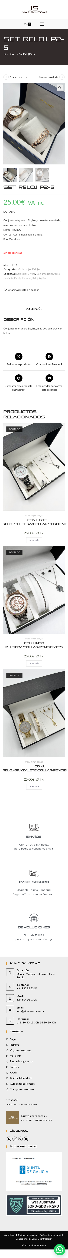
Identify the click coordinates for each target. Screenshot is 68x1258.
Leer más (34, 540)
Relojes (36, 269)
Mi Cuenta (15, 1055)
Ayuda (13, 1072)
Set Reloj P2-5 (27, 54)
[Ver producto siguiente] (62, 77)
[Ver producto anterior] (6, 77)
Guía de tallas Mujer (21, 1078)
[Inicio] (4, 54)
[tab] (34, 309)
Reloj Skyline (39, 278)
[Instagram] (14, 1139)
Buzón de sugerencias (22, 1061)
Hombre (14, 1044)
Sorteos (14, 1067)
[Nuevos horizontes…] (12, 1117)
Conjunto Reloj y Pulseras (17, 278)
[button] (60, 87)
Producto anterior (19, 77)
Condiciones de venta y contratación (34, 1238)
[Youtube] (26, 1139)
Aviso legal (9, 1235)
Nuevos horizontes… (34, 1115)
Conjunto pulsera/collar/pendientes (34, 645)
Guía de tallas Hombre (22, 1083)
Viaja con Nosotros (20, 1050)
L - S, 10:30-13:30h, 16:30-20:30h (36, 1022)
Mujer (13, 1039)
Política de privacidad (50, 1235)
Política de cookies (27, 1235)
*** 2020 (11, 1099)
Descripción (34, 308)
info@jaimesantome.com (31, 1011)
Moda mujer (24, 269)
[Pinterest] (20, 1139)
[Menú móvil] (42, 24)
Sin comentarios (28, 1104)
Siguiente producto (48, 77)
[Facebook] (9, 1139)
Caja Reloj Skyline (25, 273)
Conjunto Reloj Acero (48, 273)
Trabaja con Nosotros (22, 1089)
